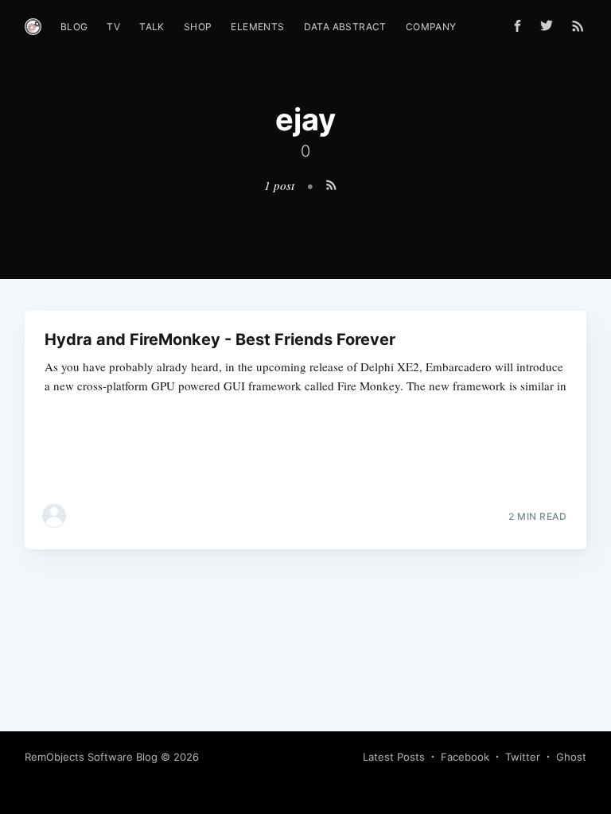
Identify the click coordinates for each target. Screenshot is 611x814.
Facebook (465, 756)
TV (113, 27)
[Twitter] (550, 25)
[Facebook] (517, 26)
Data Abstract (345, 27)
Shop (198, 27)
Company (431, 27)
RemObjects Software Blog (91, 756)
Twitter (522, 756)
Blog (74, 27)
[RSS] (578, 25)
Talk (152, 27)
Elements (257, 27)
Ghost (571, 756)
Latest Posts (394, 756)
